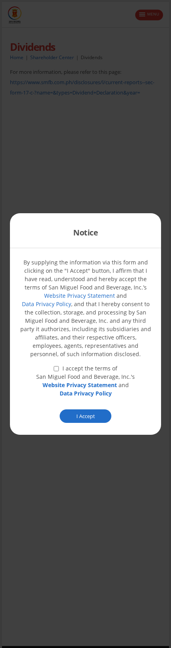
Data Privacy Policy (46, 304)
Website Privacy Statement (79, 295)
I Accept (85, 416)
